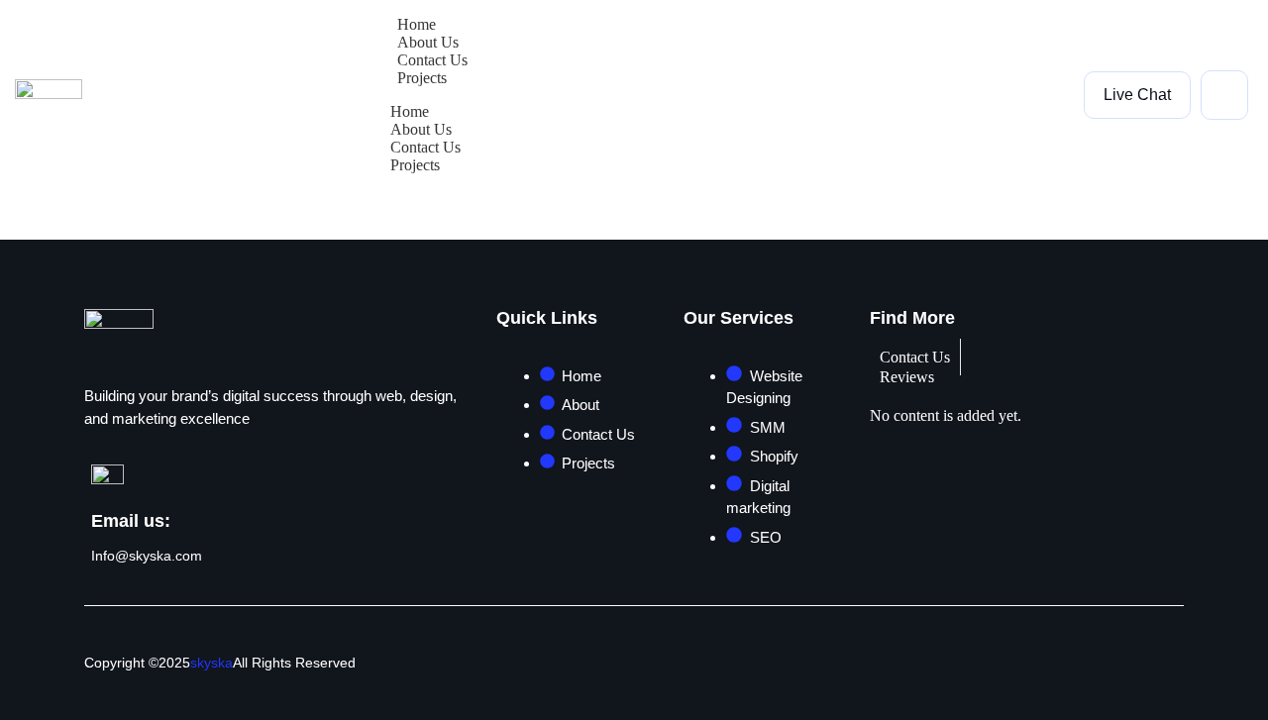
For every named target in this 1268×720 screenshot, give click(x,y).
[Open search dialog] (1224, 95)
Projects (422, 77)
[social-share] (1163, 661)
